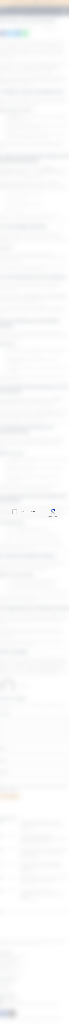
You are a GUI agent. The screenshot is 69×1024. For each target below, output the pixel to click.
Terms (55, 516)
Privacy (50, 516)
